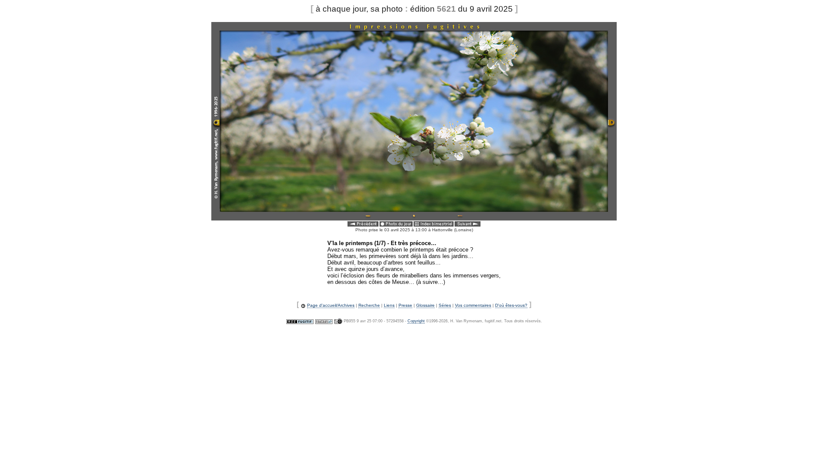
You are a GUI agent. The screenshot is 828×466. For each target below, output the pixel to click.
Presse (405, 305)
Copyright (416, 321)
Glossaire (425, 305)
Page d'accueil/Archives (330, 305)
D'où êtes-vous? (511, 305)
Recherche (369, 305)
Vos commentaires (473, 305)
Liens (389, 305)
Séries (445, 305)
